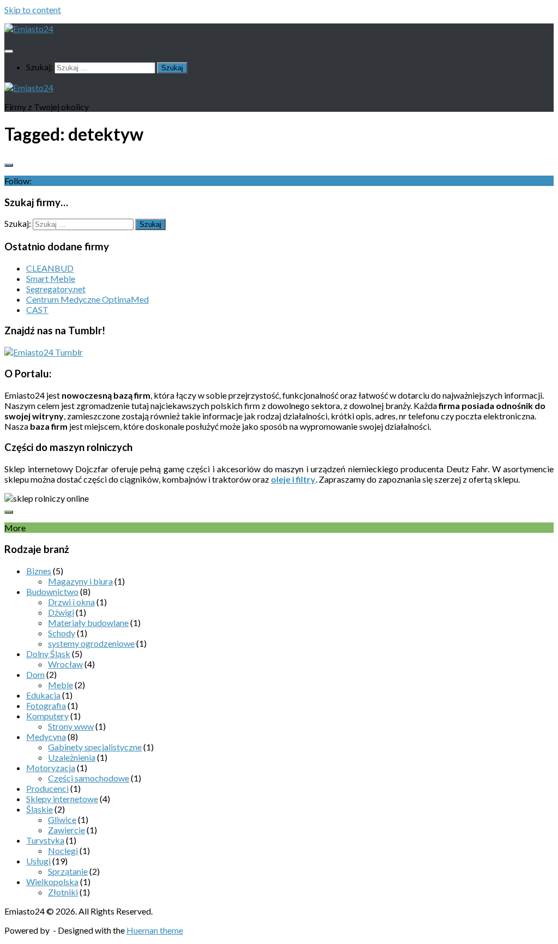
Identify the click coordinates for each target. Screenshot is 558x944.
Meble (60, 685)
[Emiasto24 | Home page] (28, 28)
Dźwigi (61, 612)
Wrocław (65, 664)
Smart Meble (50, 278)
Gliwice (62, 819)
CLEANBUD (50, 268)
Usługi (38, 861)
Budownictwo (52, 591)
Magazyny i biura (80, 581)
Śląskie (39, 809)
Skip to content (32, 9)
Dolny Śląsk (48, 653)
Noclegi (63, 850)
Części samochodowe (88, 778)
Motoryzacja (50, 767)
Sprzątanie (68, 871)
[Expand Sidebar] (8, 165)
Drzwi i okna (71, 602)
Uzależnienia (71, 757)
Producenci (47, 788)
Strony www (71, 726)
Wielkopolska (52, 881)
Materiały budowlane (88, 622)
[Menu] (8, 51)
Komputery (47, 716)
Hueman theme (154, 930)
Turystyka (45, 840)
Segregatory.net (56, 289)
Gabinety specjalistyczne (95, 747)
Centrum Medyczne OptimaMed (87, 299)
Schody (61, 633)
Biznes (38, 571)
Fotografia (46, 705)
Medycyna (46, 736)
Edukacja (43, 695)
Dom (35, 674)
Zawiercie (66, 830)
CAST (37, 309)
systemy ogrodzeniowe (91, 643)
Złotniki (63, 892)
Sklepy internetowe (62, 798)
